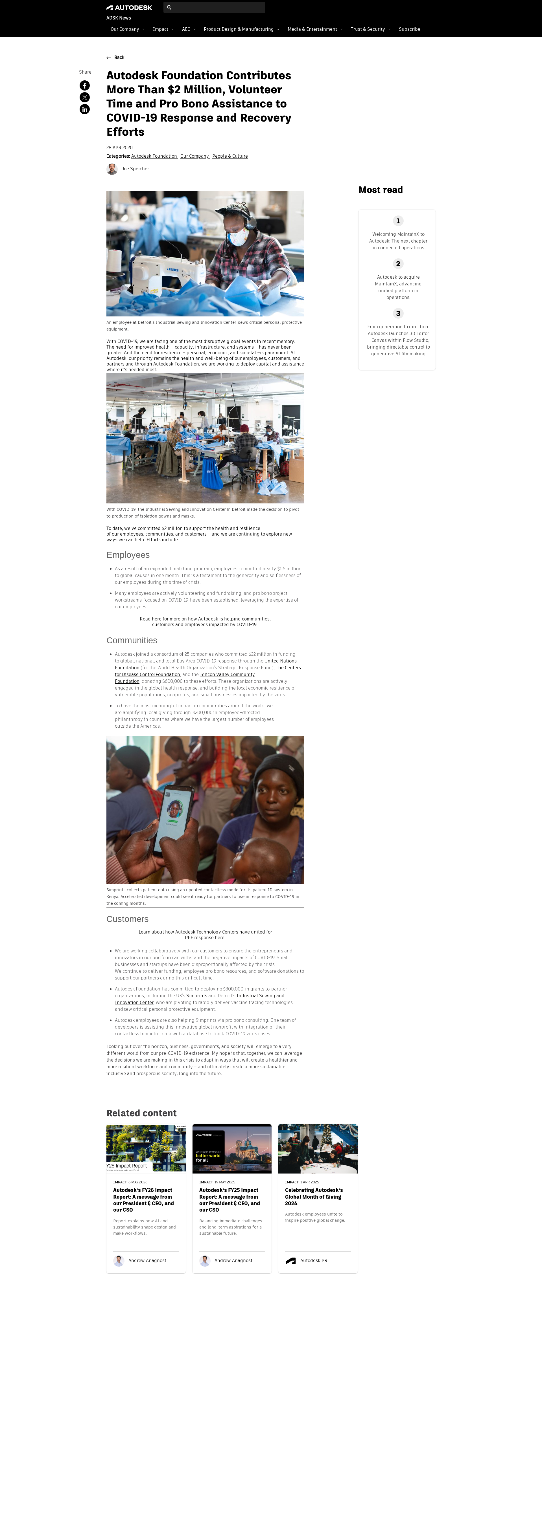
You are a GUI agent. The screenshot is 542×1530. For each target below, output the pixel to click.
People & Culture (230, 156)
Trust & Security (368, 29)
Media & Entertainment (312, 29)
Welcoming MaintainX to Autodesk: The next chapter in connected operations (398, 241)
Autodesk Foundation (154, 156)
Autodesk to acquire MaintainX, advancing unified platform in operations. (398, 287)
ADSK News (118, 18)
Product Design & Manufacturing (239, 29)
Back (119, 58)
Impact (160, 29)
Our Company (125, 29)
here (219, 938)
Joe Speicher (135, 169)
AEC (186, 29)
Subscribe (409, 29)
